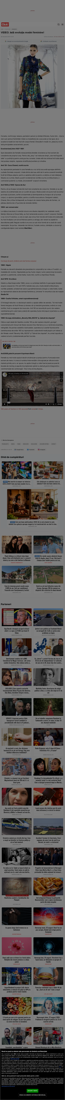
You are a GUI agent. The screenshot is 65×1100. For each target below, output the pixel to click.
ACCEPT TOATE (32, 1090)
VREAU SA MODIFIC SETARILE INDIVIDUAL (32, 1095)
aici (60, 1066)
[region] (32, 1074)
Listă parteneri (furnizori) (8, 1086)
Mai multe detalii (15, 1058)
